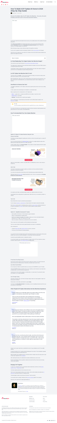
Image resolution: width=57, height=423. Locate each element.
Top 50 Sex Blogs (32, 401)
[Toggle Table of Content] (44, 58)
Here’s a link (26, 300)
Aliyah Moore (20, 385)
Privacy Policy (45, 401)
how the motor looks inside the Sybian (31, 63)
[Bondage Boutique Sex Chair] (37, 182)
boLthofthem (14, 327)
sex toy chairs (20, 174)
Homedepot (23, 355)
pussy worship (35, 205)
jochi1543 (13, 342)
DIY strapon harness (24, 240)
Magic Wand (17, 228)
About (44, 398)
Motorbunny (13, 100)
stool (15, 205)
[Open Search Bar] (55, 2)
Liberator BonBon (24, 228)
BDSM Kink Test (31, 398)
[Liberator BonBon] (37, 152)
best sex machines (30, 377)
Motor (13, 94)
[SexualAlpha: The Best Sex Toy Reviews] (4, 1)
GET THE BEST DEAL (28, 189)
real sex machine (36, 50)
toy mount (21, 206)
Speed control (14, 95)
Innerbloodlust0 (14, 302)
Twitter (27, 391)
